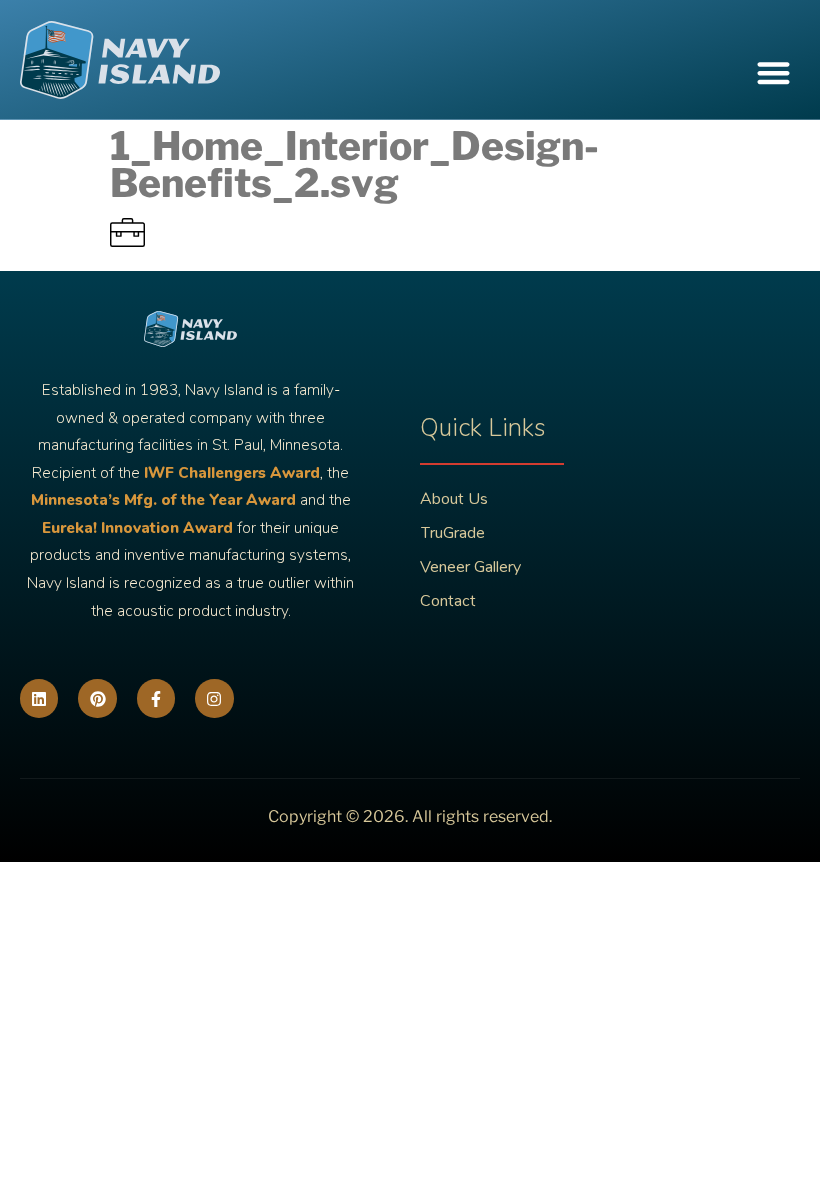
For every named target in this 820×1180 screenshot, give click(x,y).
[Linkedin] (39, 698)
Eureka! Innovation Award (137, 528)
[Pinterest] (97, 698)
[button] (774, 73)
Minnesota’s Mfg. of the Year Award (163, 500)
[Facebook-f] (156, 698)
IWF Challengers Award (232, 473)
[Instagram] (214, 698)
